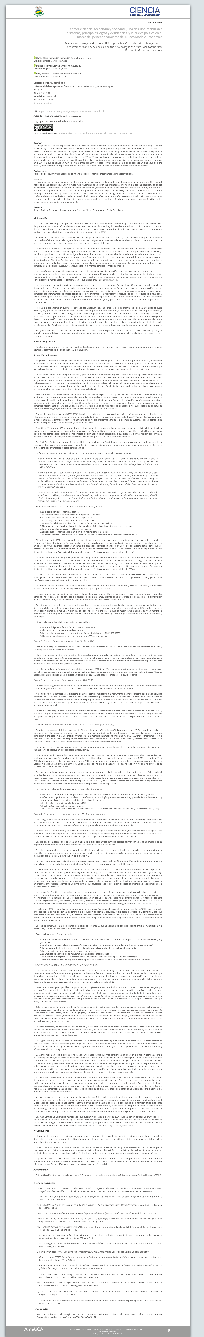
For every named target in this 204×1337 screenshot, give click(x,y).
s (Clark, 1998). (99, 232)
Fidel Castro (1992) (63, 237)
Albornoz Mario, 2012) (146, 903)
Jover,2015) (153, 808)
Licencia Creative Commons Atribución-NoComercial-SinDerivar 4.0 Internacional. (94, 133)
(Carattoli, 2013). (60, 296)
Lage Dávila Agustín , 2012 (121, 1125)
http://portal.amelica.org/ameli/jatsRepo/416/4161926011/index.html (71, 111)
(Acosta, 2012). (111, 279)
